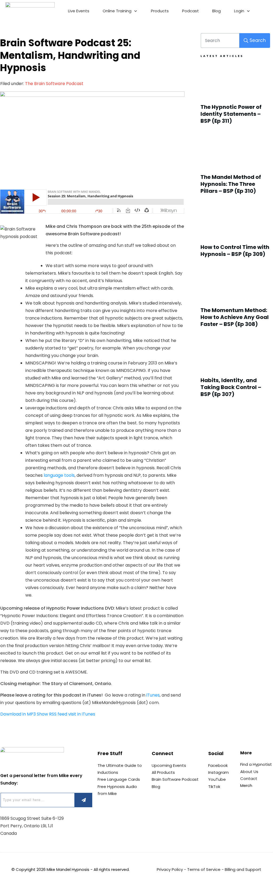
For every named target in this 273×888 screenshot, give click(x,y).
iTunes (153, 695)
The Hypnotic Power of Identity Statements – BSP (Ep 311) (235, 97)
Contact (248, 778)
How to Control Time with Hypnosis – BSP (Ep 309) (235, 233)
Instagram (218, 772)
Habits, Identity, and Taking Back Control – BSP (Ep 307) (235, 370)
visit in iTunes (81, 714)
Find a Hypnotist (256, 764)
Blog (156, 786)
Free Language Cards (119, 779)
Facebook (218, 765)
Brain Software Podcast (175, 779)
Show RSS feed (52, 714)
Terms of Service (203, 869)
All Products (163, 772)
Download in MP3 (18, 714)
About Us (249, 771)
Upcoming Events (169, 765)
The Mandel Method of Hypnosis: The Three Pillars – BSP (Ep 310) (235, 167)
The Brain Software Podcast (54, 83)
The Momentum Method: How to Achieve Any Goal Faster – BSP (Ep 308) (235, 300)
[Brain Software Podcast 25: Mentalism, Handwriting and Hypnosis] (92, 137)
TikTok (214, 786)
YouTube (217, 779)
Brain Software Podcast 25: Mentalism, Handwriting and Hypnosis (70, 55)
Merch (246, 785)
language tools (59, 475)
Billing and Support (243, 869)
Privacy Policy (170, 869)
